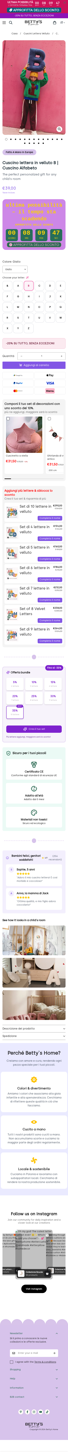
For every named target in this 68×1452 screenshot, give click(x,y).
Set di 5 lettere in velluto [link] (35, 550)
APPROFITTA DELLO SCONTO (36, 10)
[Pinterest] (20, 1411)
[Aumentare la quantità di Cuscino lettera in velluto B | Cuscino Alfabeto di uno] (61, 356)
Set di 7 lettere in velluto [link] (34, 591)
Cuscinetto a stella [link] (17, 455)
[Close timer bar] (64, 2)
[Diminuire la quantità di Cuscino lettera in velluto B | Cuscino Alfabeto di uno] (21, 356)
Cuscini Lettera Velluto (37, 33)
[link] (24, 435)
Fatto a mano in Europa (19, 152)
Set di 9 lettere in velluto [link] (35, 632)
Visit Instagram (34, 1289)
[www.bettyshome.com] (34, 22)
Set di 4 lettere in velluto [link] (35, 529)
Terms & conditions (45, 1362)
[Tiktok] (47, 1411)
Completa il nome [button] (50, 518)
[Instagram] (34, 1411)
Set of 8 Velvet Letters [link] (32, 611)
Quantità (8, 356)
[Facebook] (27, 1411)
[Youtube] (40, 1411)
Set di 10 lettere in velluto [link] (35, 509)
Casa (14, 33)
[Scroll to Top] (62, 1434)
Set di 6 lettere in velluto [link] (35, 570)
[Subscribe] (54, 1353)
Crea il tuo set (37, 729)
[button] (54, 22)
